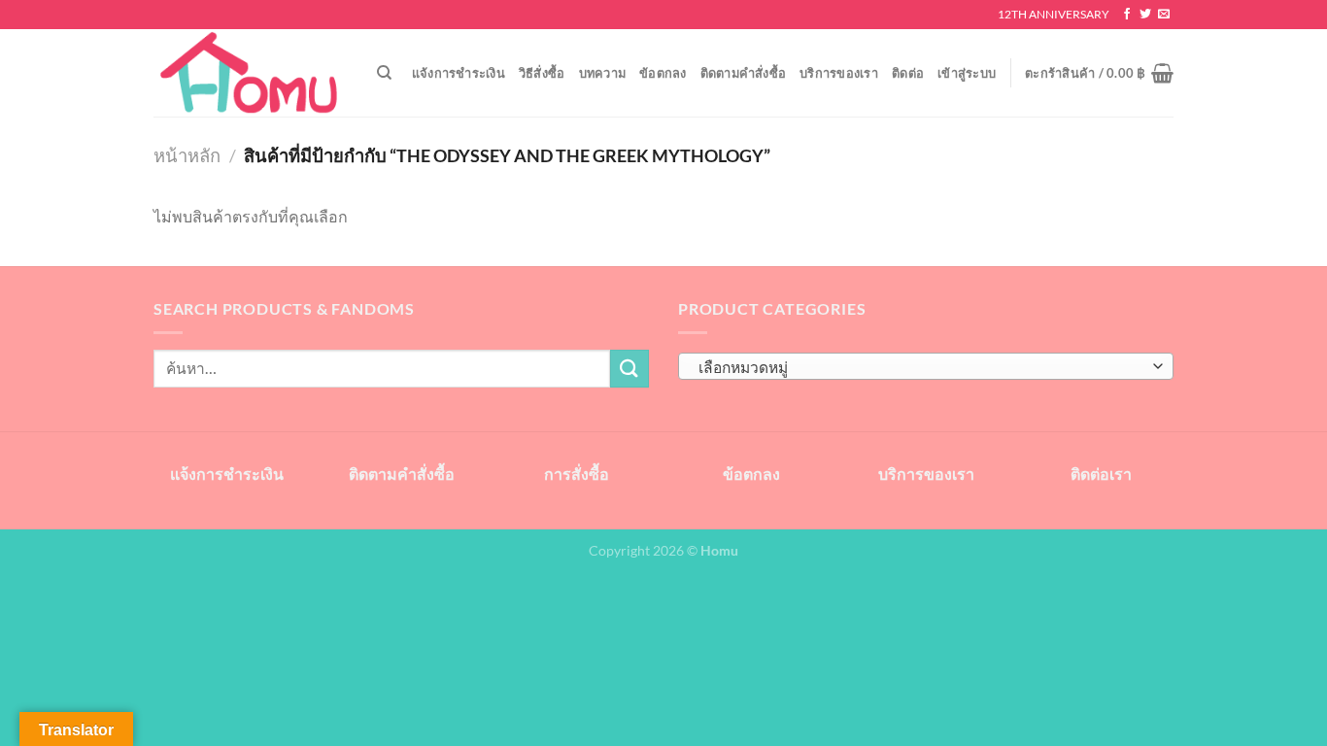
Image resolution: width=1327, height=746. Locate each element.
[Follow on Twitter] (1145, 14)
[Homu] (250, 73)
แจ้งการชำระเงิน (458, 73)
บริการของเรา (839, 73)
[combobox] (926, 366)
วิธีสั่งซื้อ (542, 73)
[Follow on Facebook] (1127, 14)
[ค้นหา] (384, 72)
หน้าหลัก (187, 155)
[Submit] (629, 369)
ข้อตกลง (663, 73)
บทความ (603, 73)
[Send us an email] (1164, 14)
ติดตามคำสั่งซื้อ (743, 73)
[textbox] (921, 367)
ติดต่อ (908, 73)
